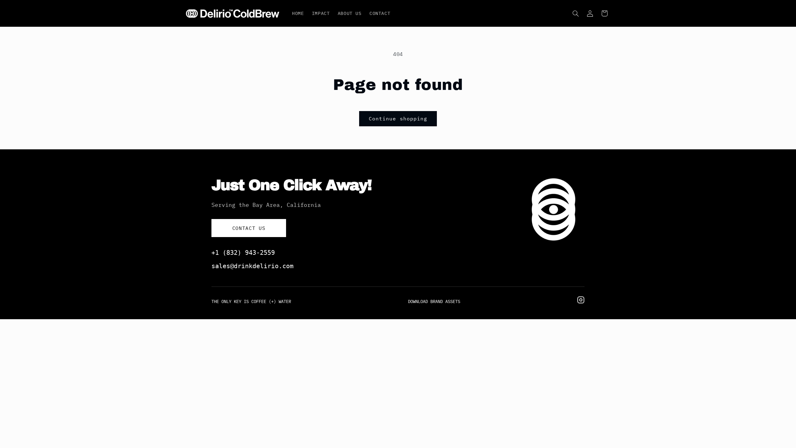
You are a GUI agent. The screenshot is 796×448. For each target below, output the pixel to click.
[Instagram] (581, 301)
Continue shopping (398, 118)
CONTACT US (248, 228)
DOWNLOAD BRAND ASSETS (434, 301)
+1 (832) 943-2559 (243, 252)
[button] (575, 13)
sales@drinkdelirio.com (252, 266)
